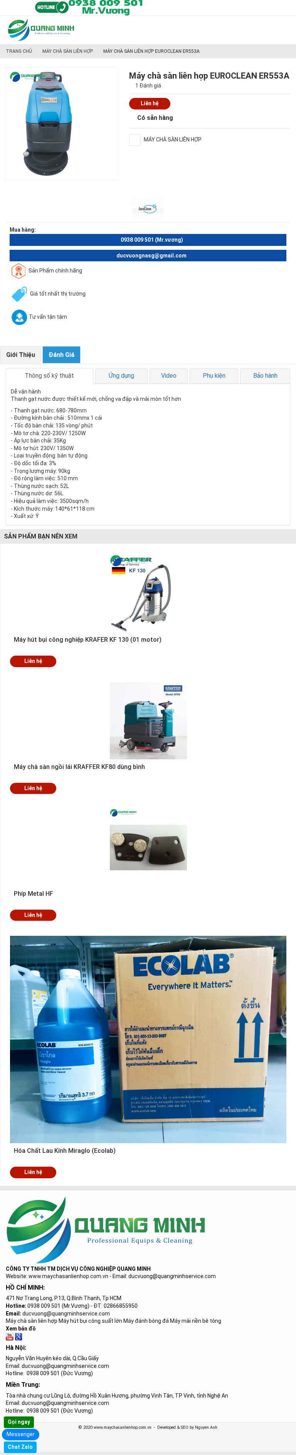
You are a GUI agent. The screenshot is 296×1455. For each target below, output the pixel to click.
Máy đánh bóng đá (146, 1321)
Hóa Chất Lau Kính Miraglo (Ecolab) (65, 1150)
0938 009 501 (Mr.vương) (152, 240)
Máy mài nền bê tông (195, 1321)
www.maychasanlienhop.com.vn (68, 1276)
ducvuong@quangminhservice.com (66, 1313)
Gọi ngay (19, 1422)
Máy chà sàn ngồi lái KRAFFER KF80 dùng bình (79, 766)
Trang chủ (19, 51)
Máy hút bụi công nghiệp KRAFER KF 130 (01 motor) (87, 639)
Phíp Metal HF (33, 893)
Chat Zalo (20, 1447)
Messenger (21, 1434)
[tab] (49, 376)
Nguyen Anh (206, 1427)
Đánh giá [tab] (61, 354)
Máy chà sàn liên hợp (67, 51)
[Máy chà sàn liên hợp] (18, 1336)
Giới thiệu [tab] (20, 354)
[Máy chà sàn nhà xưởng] (9, 1336)
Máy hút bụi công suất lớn (90, 1321)
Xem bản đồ (21, 1328)
